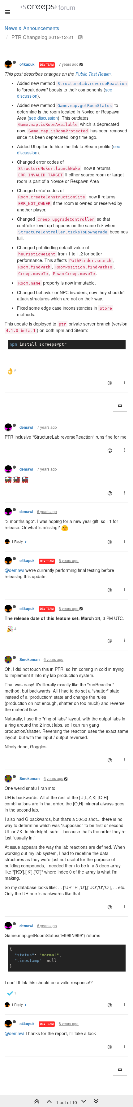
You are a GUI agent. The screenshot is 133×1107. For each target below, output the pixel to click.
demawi (26, 427)
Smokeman (29, 659)
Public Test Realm (93, 74)
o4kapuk (27, 64)
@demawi (14, 570)
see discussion (43, 118)
